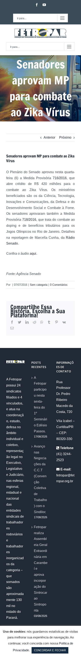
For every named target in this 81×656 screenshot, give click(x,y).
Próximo (65, 137)
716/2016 (60, 178)
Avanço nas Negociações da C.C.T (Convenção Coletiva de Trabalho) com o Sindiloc (40, 479)
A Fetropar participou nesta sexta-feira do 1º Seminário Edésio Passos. (40, 404)
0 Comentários (59, 284)
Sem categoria (38, 284)
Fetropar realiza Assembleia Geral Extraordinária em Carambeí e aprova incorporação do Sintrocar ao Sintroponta (41, 568)
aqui (33, 253)
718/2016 (29, 219)
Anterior (49, 137)
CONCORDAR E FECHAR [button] (50, 650)
